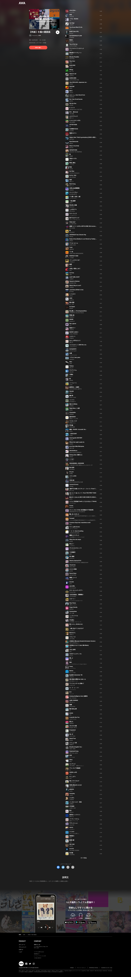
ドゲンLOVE (72, 476)
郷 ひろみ (71, 490)
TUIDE (71, 67)
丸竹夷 (71, 571)
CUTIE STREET (73, 46)
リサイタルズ (72, 782)
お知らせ (21, 949)
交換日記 (71, 723)
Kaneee (71, 33)
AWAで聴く (38, 47)
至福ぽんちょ (72, 422)
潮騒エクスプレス (74, 535)
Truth (70, 247)
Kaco (70, 837)
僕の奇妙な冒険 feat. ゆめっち (77, 679)
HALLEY (71, 367)
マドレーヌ (72, 637)
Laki (70, 774)
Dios (70, 270)
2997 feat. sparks (73, 753)
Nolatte (71, 740)
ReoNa (71, 168)
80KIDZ (71, 308)
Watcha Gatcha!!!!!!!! (75, 560)
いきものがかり (73, 346)
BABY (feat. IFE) (74, 31)
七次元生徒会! (72, 596)
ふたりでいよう (73, 116)
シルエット (72, 336)
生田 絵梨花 (72, 122)
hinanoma (71, 558)
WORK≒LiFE (73, 772)
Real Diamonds (73, 141)
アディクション (73, 823)
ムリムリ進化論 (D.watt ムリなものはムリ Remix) (83, 501)
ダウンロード (22, 944)
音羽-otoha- (72, 211)
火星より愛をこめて (74, 268)
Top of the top (73, 44)
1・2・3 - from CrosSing (76, 531)
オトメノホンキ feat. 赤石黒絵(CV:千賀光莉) (81, 510)
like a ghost (72, 323)
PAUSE (71, 391)
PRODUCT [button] (22, 941)
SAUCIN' (72, 86)
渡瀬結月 (71, 744)
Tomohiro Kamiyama (74, 173)
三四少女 (71, 329)
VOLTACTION (72, 575)
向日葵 (71, 853)
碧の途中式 (72, 787)
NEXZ (70, 88)
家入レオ (71, 185)
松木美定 (71, 291)
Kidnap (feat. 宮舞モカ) (75, 455)
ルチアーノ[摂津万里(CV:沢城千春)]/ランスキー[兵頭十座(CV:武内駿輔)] (86, 516)
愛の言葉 (71, 302)
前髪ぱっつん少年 (73, 418)
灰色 (70, 14)
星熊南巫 (71, 414)
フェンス (71, 693)
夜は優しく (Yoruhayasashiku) (78, 311)
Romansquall (72, 588)
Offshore (71, 812)
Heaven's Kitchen (74, 281)
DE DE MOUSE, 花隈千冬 (75, 389)
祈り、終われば (73, 112)
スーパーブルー (73, 192)
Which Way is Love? (75, 285)
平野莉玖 (71, 406)
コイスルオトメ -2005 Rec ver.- (78, 345)
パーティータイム (74, 819)
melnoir (71, 579)
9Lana (70, 431)
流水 (70, 651)
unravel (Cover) (73, 484)
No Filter (71, 171)
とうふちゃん (72, 689)
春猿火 (71, 393)
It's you (71, 472)
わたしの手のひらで (74, 340)
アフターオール (73, 243)
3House (71, 236)
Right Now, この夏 (74, 408)
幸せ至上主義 (73, 205)
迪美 (70, 554)
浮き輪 (71, 425)
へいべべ (71, 400)
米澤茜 (71, 473)
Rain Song (72, 184)
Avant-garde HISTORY (75, 438)
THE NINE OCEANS (74, 850)
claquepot (71, 359)
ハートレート (73, 383)
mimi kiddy (72, 638)
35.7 (70, 325)
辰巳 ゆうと (72, 702)
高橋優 (71, 156)
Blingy (71, 69)
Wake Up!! (72, 222)
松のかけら (72, 632)
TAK (70, 647)
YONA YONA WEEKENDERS (76, 253)
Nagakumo (72, 321)
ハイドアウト (72, 668)
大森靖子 (71, 279)
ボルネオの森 (73, 726)
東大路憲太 (72, 469)
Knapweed (72, 730)
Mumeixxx (71, 207)
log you (71, 655)
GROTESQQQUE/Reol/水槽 (76, 482)
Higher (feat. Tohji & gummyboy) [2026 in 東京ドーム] (84, 137)
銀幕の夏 (71, 840)
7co (70, 626)
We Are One (72, 103)
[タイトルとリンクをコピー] (67, 867)
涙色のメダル (73, 158)
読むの (71, 721)
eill (70, 126)
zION (70, 298)
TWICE (71, 84)
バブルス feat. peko (74, 357)
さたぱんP (71, 630)
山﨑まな (71, 634)
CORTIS (71, 75)
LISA (70, 363)
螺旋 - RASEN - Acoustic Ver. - (77, 429)
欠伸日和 (71, 799)
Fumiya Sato (72, 592)
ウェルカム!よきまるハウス (75, 600)
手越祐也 (71, 338)
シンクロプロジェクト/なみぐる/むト (78, 664)
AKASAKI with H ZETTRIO (75, 109)
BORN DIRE (72, 78)
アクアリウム (73, 370)
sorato (70, 384)
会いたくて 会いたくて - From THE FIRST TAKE (82, 493)
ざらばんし (72, 829)
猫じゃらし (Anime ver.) (76, 624)
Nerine (71, 671)
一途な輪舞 (72, 201)
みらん (71, 376)
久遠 (70, 842)
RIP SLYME (72, 228)
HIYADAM (71, 37)
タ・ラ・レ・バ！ (74, 687)
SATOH (71, 101)
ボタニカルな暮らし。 (74, 833)
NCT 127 (71, 71)
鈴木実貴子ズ (72, 401)
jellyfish (71, 789)
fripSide (71, 444)
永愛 (70, 353)
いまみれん (72, 545)
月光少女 (71, 676)
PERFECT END (73, 256)
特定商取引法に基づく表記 (106, 967)
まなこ (71, 478)
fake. (70, 361)
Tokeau (71, 366)
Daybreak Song (73, 751)
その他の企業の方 (37, 957)
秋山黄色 (71, 130)
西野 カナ (71, 118)
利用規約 (72, 967)
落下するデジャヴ (74, 218)
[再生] (57, 32)
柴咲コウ (71, 181)
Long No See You (74, 717)
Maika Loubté (72, 397)
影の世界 (71, 467)
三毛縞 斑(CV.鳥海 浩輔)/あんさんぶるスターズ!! (80, 465)
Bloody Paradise (74, 57)
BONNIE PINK (72, 283)
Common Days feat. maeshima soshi (79, 522)
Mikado (71, 143)
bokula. (71, 295)
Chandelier (72, 412)
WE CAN (71, 844)
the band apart (72, 351)
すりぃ (71, 135)
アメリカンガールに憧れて (76, 683)
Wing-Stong (72, 706)
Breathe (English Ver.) (75, 747)
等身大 (71, 40)
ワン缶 (71, 251)
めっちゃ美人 (72, 672)
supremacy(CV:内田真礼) (75, 452)
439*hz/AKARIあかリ (74, 643)
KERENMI (71, 97)
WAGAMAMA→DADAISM (76, 463)
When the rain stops (75, 539)
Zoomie (71, 582)
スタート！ (72, 599)
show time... (72, 10)
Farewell (71, 518)
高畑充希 (71, 190)
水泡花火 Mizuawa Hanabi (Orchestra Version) (82, 641)
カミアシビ (72, 764)
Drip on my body (74, 146)
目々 (70, 692)
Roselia (71, 439)
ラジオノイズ (73, 421)
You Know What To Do (75, 27)
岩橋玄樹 (71, 249)
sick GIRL (72, 586)
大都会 (71, 374)
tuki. (70, 20)
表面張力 (71, 836)
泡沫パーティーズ (73, 820)
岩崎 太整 (71, 448)
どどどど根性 (73, 569)
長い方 (71, 734)
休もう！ (71, 544)
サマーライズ (73, 213)
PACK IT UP (72, 74)
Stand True (72, 738)
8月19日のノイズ (73, 681)
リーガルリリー (73, 215)
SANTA (71, 846)
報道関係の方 (36, 953)
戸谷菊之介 (72, 262)
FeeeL (71, 666)
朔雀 (70, 524)
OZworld (71, 41)
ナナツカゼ (72, 757)
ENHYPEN (71, 58)
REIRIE (71, 380)
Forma (71, 505)
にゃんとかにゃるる (74, 120)
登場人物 (71, 315)
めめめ (71, 713)
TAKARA (71, 25)
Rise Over (72, 61)
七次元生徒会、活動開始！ (76, 594)
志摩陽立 (71, 803)
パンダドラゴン (73, 198)
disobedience (73, 450)
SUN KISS (72, 65)
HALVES (71, 372)
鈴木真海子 (72, 232)
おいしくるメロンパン (74, 219)
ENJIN (70, 410)
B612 (70, 91)
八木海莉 (71, 257)
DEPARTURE (73, 150)
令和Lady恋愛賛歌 (74, 188)
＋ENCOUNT (73, 433)
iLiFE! (70, 50)
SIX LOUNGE (72, 177)
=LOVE (71, 54)
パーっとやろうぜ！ (74, 260)
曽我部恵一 (72, 317)
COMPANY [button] (37, 941)
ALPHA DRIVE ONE (74, 80)
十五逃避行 (72, 552)
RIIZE (70, 63)
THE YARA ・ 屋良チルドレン (76, 765)
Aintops (71, 456)
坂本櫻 (71, 541)
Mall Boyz (71, 139)
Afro (70, 715)
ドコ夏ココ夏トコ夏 (74, 196)
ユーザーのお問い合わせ (39, 951)
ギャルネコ (72, 549)
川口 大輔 (71, 613)
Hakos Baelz (72, 566)
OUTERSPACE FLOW (75, 36)
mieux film (71, 825)
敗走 (70, 167)
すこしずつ (72, 776)
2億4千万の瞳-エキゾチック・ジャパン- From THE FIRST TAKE (87, 488)
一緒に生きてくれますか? (76, 628)
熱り (70, 810)
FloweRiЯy (72, 854)
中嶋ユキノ (72, 617)
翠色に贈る (72, 163)
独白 (70, 662)
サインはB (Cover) (74, 527)
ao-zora (71, 848)
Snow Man (72, 12)
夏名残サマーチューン (75, 52)
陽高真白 (71, 609)
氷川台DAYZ (72, 349)
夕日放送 (71, 806)
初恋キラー (72, 328)
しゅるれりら (73, 209)
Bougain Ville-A (73, 727)
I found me (72, 565)
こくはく (71, 459)
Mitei (70, 761)
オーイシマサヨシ (73, 528)
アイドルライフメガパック (76, 48)
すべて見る (84, 858)
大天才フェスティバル (75, 654)
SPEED (71, 240)
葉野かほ (71, 816)
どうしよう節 (73, 742)
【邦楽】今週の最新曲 (31, 934)
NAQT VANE (72, 748)
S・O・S (71, 107)
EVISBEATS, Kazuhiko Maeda (76, 312)
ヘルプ (20, 952)
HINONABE (72, 427)
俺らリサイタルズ (74, 781)
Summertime (73, 611)
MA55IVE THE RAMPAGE (75, 152)
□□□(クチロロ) (72, 719)
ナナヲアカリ (72, 503)
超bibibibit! (72, 417)
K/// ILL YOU (72, 175)
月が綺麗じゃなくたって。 (75, 621)
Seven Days (72, 573)
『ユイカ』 (72, 164)
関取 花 (71, 342)
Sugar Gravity (73, 607)
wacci (70, 160)
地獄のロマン (73, 133)
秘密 (70, 264)
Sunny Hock (72, 736)
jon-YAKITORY (72, 224)
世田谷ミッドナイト (74, 814)
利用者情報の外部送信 (93, 967)
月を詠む (71, 620)
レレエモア (72, 732)
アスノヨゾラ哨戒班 (74, 768)
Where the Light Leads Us (76, 442)
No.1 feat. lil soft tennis (75, 99)
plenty (70, 499)
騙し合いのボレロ (74, 514)
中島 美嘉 (71, 113)
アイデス (71, 461)
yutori (70, 266)
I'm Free (71, 273)
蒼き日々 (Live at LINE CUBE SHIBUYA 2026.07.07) (83, 497)
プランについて (22, 947)
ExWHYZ (71, 300)
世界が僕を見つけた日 (75, 785)
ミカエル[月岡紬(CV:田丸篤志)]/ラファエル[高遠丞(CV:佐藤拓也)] (84, 520)
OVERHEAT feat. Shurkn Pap (77, 234)
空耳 (70, 755)
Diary (70, 759)
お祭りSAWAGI (73, 700)
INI (70, 29)
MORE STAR (72, 245)
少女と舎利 (72, 649)
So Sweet (72, 306)
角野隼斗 (71, 507)
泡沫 (70, 179)
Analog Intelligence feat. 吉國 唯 (78, 696)
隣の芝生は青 (73, 709)
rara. (70, 778)
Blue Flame (72, 603)
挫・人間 (71, 304)
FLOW (70, 435)
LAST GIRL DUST (74, 277)
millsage (71, 486)
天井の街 (71, 480)
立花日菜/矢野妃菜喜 (74, 533)
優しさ (71, 658)
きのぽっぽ (72, 685)
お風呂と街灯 (72, 808)
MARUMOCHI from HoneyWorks (77, 511)
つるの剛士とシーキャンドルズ (76, 537)
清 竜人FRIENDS (73, 334)
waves (71, 827)
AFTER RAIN (73, 124)
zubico (71, 791)
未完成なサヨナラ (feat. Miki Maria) (79, 645)
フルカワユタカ (73, 355)
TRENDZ (71, 287)
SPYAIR (71, 105)
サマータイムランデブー (76, 590)
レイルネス (72, 294)
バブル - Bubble (73, 19)
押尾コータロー (73, 605)
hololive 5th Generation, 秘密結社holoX (78, 562)
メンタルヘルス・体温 (75, 802)
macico (71, 795)
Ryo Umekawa (72, 698)
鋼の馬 (71, 395)
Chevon (71, 92)
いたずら (71, 798)
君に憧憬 (71, 556)
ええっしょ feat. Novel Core (77, 95)
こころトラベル (73, 615)
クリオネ (71, 831)
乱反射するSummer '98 (75, 675)
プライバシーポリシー (81, 967)
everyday (72, 793)
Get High (71, 23)
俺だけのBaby (73, 404)
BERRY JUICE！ (74, 332)
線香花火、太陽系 (74, 387)
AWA (39, 35)
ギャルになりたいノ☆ (75, 548)
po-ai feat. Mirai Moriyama (76, 446)
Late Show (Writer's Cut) (76, 290)
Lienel (70, 202)
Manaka (71, 147)
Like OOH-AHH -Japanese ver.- (78, 82)
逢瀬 (70, 704)
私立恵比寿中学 (73, 194)
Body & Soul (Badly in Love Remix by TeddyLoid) (83, 239)
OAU (70, 274)
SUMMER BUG (73, 129)
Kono (70, 660)
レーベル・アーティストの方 (40, 955)
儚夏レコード (73, 577)
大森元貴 (71, 16)
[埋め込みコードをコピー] (72, 867)
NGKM (71, 319)
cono (70, 583)
